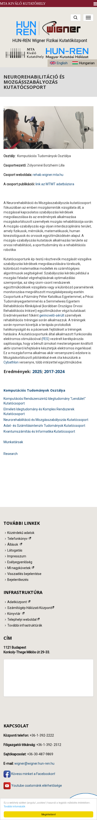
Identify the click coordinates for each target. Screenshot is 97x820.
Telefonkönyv (17, 538)
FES (45, 339)
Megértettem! (48, 814)
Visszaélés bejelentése (24, 574)
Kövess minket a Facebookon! (33, 774)
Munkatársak (13, 442)
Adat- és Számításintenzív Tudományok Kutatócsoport (44, 425)
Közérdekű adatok (20, 533)
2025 (37, 371)
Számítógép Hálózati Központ (29, 608)
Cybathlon (11, 362)
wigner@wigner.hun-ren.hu (34, 763)
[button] (95, 4)
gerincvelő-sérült (51, 315)
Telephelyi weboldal (21, 619)
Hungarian (87, 63)
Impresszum (16, 556)
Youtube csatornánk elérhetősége (36, 785)
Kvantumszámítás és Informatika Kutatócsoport (39, 431)
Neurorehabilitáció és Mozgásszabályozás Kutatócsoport (46, 420)
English (62, 63)
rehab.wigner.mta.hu (48, 175)
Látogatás (14, 550)
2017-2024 (54, 371)
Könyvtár (13, 614)
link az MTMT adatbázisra (55, 184)
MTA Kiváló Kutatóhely (23, 3)
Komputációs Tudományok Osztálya (34, 390)
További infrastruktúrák (24, 625)
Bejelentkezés (17, 580)
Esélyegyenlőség (19, 562)
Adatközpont (17, 602)
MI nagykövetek (19, 568)
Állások (12, 544)
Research (11, 454)
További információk (14, 806)
